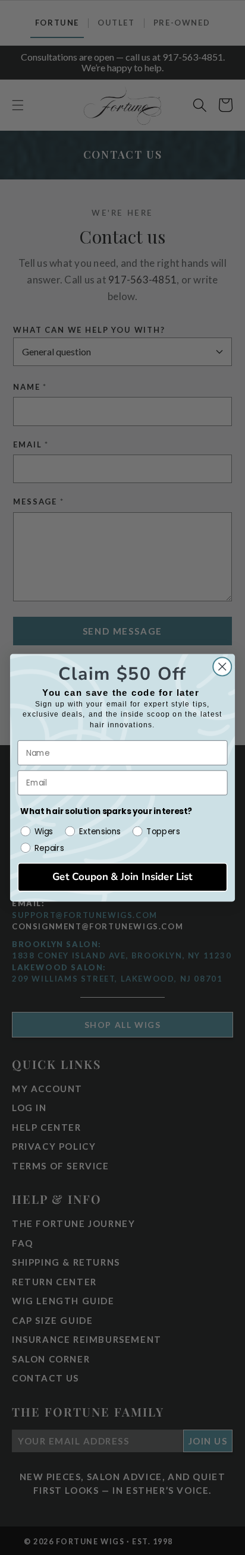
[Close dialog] (222, 666)
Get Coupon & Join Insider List (122, 877)
